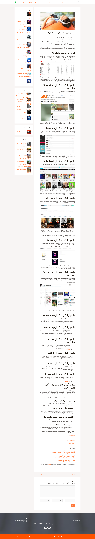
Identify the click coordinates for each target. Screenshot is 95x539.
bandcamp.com (67, 335)
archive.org (68, 349)
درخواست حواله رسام (38, 2)
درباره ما (56, 2)
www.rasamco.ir (72, 437)
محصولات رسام (68, 2)
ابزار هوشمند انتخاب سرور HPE (26, 2)
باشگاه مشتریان (47, 2)
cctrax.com (68, 370)
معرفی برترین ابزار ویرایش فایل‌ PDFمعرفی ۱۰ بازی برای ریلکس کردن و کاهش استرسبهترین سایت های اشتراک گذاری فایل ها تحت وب (66, 460)
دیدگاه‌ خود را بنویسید (71, 34)
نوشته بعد (40, 474)
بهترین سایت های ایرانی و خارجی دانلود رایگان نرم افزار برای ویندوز (63, 452)
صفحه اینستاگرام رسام (71, 435)
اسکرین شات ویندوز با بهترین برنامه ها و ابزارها (67, 453)
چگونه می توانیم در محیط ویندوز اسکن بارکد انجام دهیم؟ (65, 457)
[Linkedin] (45, 528)
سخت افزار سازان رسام (71, 440)
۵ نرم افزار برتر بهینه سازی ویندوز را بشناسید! (67, 456)
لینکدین (49, 464)
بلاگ (52, 2)
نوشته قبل (73, 474)
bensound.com (67, 381)
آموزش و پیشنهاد (64, 34)
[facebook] (15, 2)
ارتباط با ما (61, 2)
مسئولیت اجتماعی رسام (27, 536)
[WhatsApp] (47, 528)
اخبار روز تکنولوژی (72, 443)
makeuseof (71, 445)
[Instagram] (50, 528)
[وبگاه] (45, 500)
